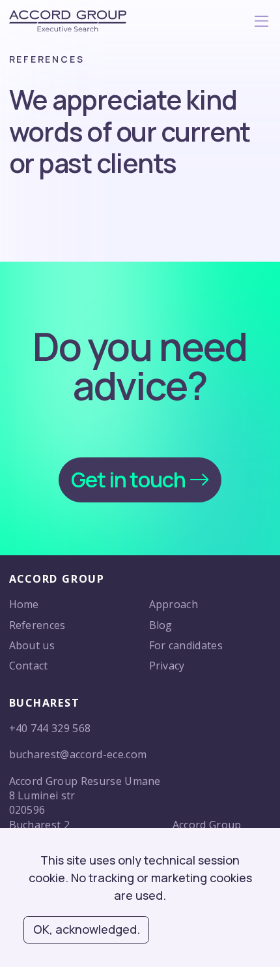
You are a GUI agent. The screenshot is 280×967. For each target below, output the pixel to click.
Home (24, 604)
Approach (174, 604)
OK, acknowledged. (86, 929)
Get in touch (129, 479)
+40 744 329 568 (50, 728)
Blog (161, 625)
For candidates (186, 645)
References (37, 625)
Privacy (167, 665)
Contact (28, 665)
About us (32, 645)
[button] (261, 24)
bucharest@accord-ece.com (78, 754)
